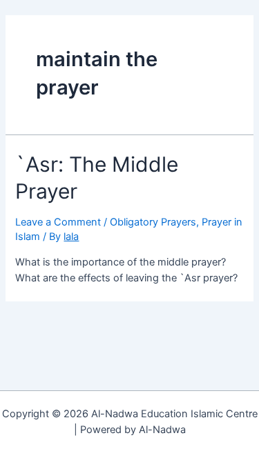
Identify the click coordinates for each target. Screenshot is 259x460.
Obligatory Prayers (153, 222)
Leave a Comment (58, 222)
